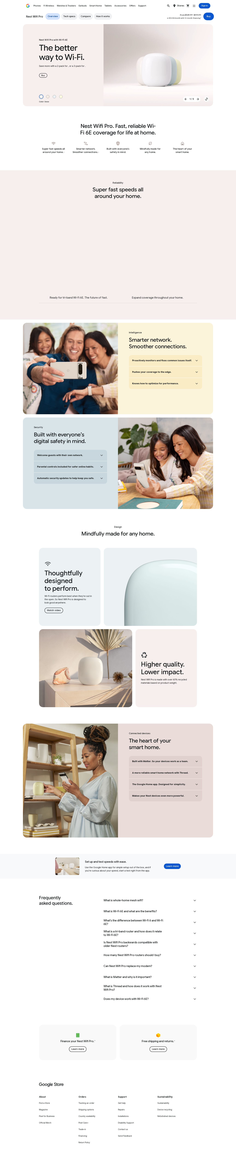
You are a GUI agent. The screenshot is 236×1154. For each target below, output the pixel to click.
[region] (118, 1042)
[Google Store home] (28, 6)
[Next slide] (197, 99)
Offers (132, 6)
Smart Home (95, 6)
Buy (209, 16)
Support (142, 6)
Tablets (108, 6)
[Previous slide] (185, 99)
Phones (37, 6)
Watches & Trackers (66, 6)
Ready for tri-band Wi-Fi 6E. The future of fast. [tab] (78, 297)
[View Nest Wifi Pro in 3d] (206, 99)
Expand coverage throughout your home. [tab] (157, 297)
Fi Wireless (49, 6)
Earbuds (83, 6)
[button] (168, 5)
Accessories (120, 6)
